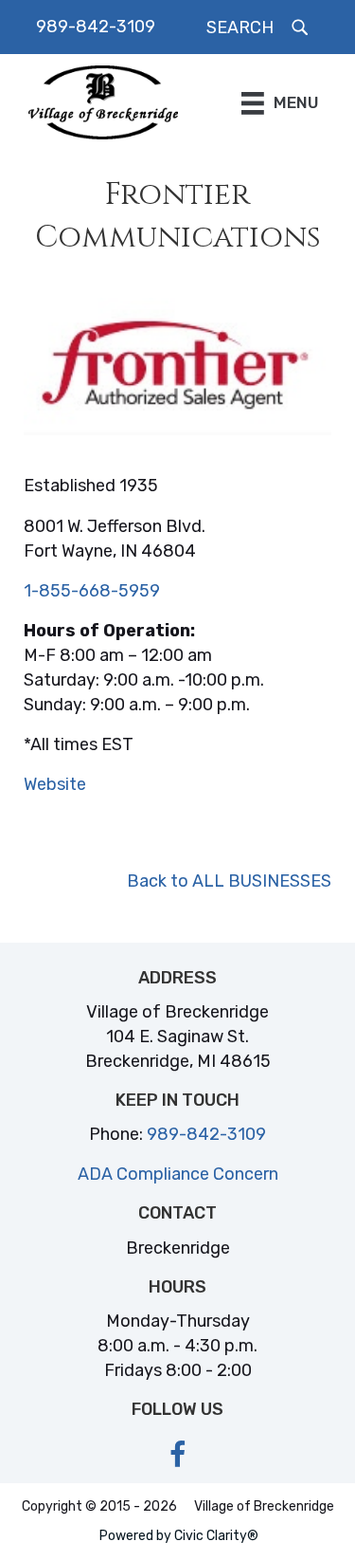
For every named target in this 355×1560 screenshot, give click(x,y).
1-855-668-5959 (92, 590)
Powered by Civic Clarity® (178, 1536)
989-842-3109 (95, 26)
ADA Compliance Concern (178, 1174)
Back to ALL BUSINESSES (229, 881)
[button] (259, 27)
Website (55, 784)
